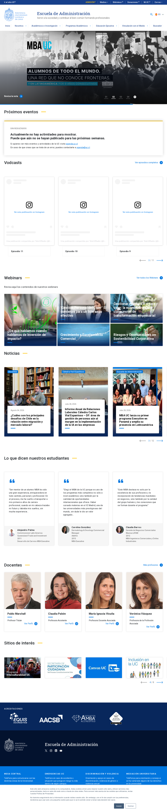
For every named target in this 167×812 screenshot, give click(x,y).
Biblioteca (117, 2)
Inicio (7, 26)
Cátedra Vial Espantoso (73, 372)
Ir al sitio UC (9, 2)
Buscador (157, 26)
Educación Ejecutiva (107, 26)
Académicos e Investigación (46, 26)
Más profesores (152, 565)
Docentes (12, 372)
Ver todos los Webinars (149, 278)
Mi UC (146, 2)
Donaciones (132, 2)
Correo (159, 2)
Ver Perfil (30, 623)
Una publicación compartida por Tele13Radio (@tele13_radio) (33, 241)
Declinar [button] (131, 806)
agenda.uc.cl (72, 144)
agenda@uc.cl (83, 147)
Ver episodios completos (148, 162)
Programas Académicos (78, 26)
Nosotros (21, 26)
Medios (104, 2)
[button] (151, 14)
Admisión (90, 2)
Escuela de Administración (129, 372)
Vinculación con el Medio (135, 26)
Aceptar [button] (119, 806)
